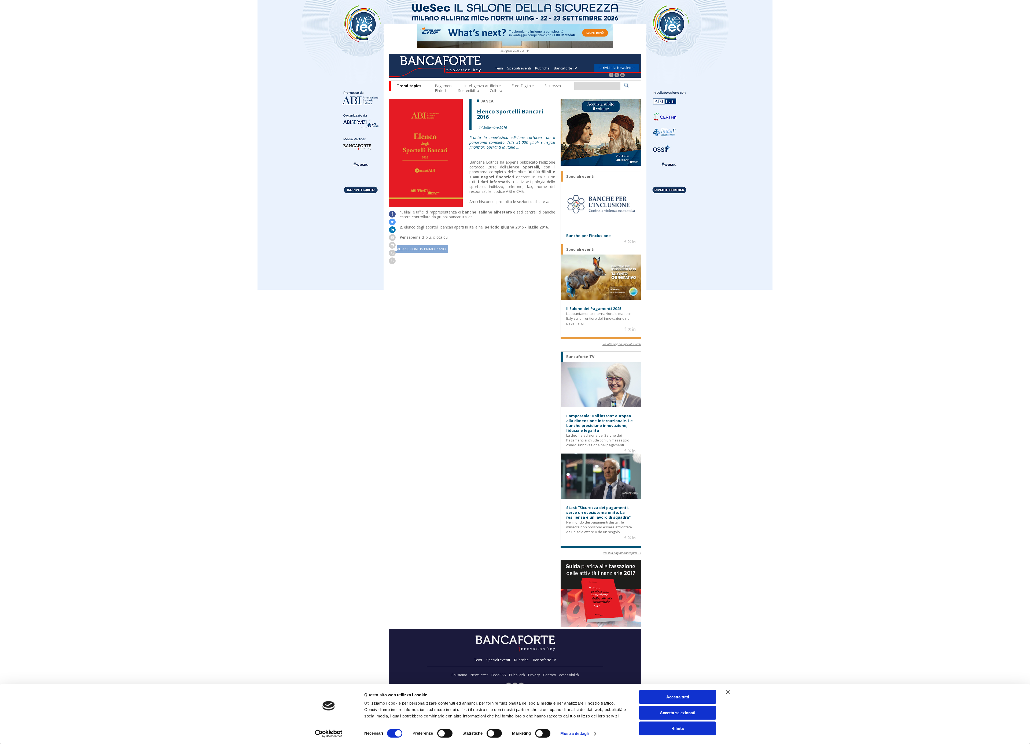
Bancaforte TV (565, 68)
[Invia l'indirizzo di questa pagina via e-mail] (392, 239)
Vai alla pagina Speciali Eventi (621, 344)
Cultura (496, 90)
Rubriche (542, 68)
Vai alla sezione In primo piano (418, 248)
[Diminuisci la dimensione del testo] (392, 262)
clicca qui (440, 237)
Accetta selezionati (677, 712)
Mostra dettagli (574, 733)
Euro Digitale (523, 85)
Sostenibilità (468, 90)
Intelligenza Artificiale (482, 85)
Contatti (549, 674)
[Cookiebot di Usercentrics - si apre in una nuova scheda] (328, 734)
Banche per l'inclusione (588, 235)
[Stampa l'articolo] (392, 247)
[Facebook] (611, 75)
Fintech (441, 90)
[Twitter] (617, 75)
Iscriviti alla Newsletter (617, 67)
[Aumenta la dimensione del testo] (392, 254)
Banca (487, 101)
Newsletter (479, 674)
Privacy (534, 674)
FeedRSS (498, 674)
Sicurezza (553, 85)
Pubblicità (517, 674)
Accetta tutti (677, 697)
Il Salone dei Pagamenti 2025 (593, 308)
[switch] (445, 733)
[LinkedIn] (622, 75)
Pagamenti (444, 85)
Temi (499, 68)
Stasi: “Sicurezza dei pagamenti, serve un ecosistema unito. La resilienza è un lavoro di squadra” (598, 512)
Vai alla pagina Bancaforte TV (622, 553)
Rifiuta (677, 728)
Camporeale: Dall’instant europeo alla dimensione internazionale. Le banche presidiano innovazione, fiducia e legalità (599, 423)
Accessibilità (569, 674)
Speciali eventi (519, 68)
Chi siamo (459, 674)
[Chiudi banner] (728, 692)
